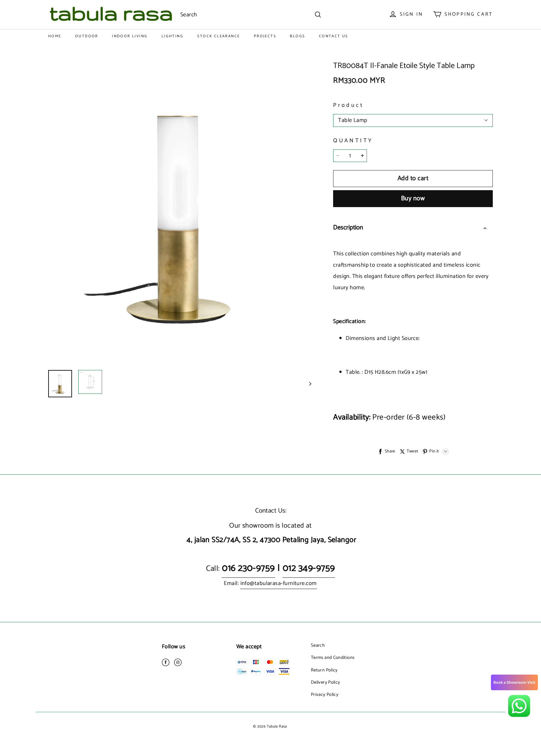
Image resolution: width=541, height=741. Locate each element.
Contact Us (333, 36)
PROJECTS (265, 36)
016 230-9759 (248, 568)
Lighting (172, 36)
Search (318, 645)
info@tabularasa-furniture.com (278, 583)
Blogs (297, 36)
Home (54, 36)
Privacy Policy (324, 694)
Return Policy (324, 670)
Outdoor (86, 36)
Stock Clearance (218, 36)
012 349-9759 (309, 568)
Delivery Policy (325, 682)
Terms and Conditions (332, 657)
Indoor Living (129, 36)
